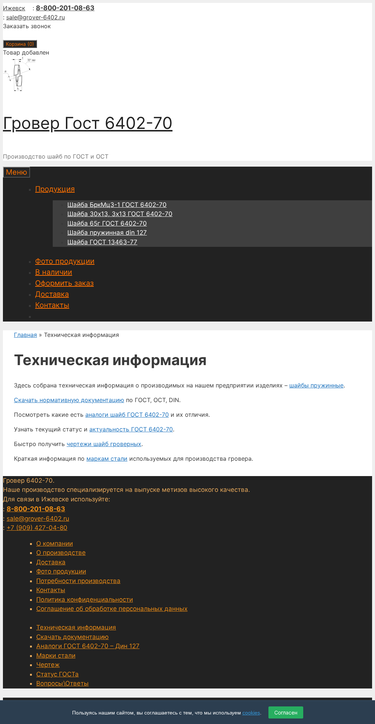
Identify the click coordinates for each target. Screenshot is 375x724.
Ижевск (14, 8)
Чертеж (48, 664)
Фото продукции (64, 261)
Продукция (55, 189)
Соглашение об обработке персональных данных (112, 608)
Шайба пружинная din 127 (107, 232)
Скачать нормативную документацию (69, 400)
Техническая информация (76, 627)
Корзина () (20, 44)
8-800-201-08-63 (65, 8)
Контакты (52, 305)
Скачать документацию (72, 637)
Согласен (285, 712)
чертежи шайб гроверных (104, 444)
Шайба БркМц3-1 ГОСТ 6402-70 (117, 204)
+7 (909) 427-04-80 (37, 527)
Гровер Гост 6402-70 (87, 123)
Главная (25, 334)
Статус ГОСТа (57, 674)
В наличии (53, 272)
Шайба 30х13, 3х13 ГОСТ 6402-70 (119, 214)
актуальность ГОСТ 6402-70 (131, 429)
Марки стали (55, 655)
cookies (251, 713)
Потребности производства (78, 580)
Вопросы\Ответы (62, 683)
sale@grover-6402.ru (35, 17)
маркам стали (106, 458)
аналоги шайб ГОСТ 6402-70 (127, 414)
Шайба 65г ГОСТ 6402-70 (107, 223)
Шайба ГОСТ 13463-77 (102, 242)
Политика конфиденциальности (84, 599)
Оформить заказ (64, 283)
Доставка (52, 294)
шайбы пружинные (316, 385)
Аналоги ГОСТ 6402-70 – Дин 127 (88, 646)
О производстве (61, 552)
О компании (54, 543)
